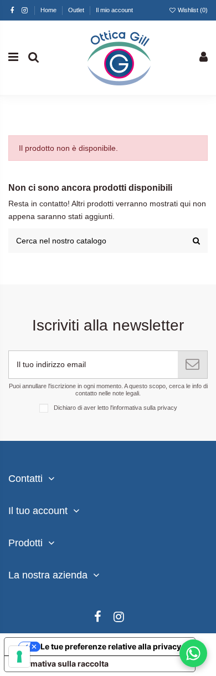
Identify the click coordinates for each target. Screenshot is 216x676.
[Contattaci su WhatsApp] (193, 653)
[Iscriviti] (192, 364)
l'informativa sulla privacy (143, 407)
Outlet (77, 10)
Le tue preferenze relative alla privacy (110, 646)
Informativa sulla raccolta (60, 663)
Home (49, 10)
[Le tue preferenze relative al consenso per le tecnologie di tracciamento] (19, 656)
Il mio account (114, 10)
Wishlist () (192, 10)
